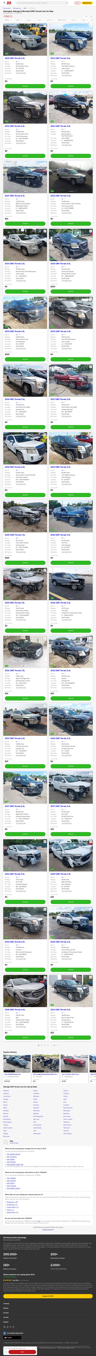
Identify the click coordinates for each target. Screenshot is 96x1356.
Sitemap (72, 1347)
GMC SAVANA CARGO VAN (15, 1164)
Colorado (66, 1093)
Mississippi (66, 1110)
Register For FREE (48, 1296)
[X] (10, 1327)
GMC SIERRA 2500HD (13, 1154)
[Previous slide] (6, 39)
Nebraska (66, 1113)
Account (5, 1317)
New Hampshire (38, 1116)
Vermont (66, 1130)
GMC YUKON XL (12, 1157)
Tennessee (66, 1128)
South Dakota (37, 1128)
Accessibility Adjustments (15, 1333)
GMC (25, 8)
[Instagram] (4, 1327)
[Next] (57, 1045)
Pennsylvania (37, 1125)
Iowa (64, 1102)
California (36, 1093)
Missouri (5, 1113)
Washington (37, 1133)
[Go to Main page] (8, 3)
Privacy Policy (43, 1347)
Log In (77, 3)
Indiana (35, 1102)
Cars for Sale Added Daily (58, 1269)
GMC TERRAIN (11, 1178)
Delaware (36, 1096)
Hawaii (35, 1099)
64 (54, 1045)
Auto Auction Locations (58, 1258)
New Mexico (7, 1119)
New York (36, 1119)
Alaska (35, 1090)
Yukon (40, 20)
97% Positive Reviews (9, 1277)
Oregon (5, 1125)
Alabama (6, 1090)
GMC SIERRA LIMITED (13, 1188)
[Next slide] (43, 39)
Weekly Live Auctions (9, 1269)
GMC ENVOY (11, 1183)
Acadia (30, 20)
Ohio (34, 1122)
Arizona (65, 1090)
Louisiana (66, 1105)
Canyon (74, 20)
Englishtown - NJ (12, 1204)
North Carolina (67, 1119)
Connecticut (7, 1096)
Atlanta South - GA (12, 1212)
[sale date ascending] (86, 16)
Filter (8, 16)
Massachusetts (68, 1108)
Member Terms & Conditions (64, 1347)
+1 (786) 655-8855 (8, 1343)
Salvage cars (17, 8)
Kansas (5, 1105)
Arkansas (6, 1093)
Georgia (5, 1099)
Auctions (6, 1313)
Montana (36, 1113)
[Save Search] (91, 16)
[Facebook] (7, 1327)
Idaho (65, 1099)
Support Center (47, 1229)
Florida (65, 1096)
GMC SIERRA (11, 1159)
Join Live (25, 86)
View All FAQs (14, 1143)
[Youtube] (13, 1327)
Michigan (6, 1110)
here (39, 1221)
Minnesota (36, 1110)
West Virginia (67, 1133)
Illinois (5, 1102)
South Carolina (7, 1128)
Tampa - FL (10, 1210)
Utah (34, 1130)
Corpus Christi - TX (12, 1207)
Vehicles (5, 1308)
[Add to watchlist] (45, 25)
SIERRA (8, 20)
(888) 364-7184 (19, 1343)
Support (5, 1322)
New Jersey (67, 1116)
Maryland (36, 1108)
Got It (22, 1352)
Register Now (87, 3)
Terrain (19, 20)
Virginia (5, 1133)
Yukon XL (50, 20)
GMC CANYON (11, 1162)
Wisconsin (6, 1136)
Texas (5, 1130)
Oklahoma (66, 1122)
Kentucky (36, 1105)
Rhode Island (67, 1125)
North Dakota (7, 1122)
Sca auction (6, 8)
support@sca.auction (31, 1343)
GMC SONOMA (11, 1186)
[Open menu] (4, 3)
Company (6, 1303)
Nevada (5, 1116)
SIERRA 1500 (63, 20)
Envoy (85, 20)
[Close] (35, 1348)
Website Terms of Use (51, 1347)
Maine (5, 1108)
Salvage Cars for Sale (10, 1258)
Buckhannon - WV (12, 1202)
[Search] (66, 3)
